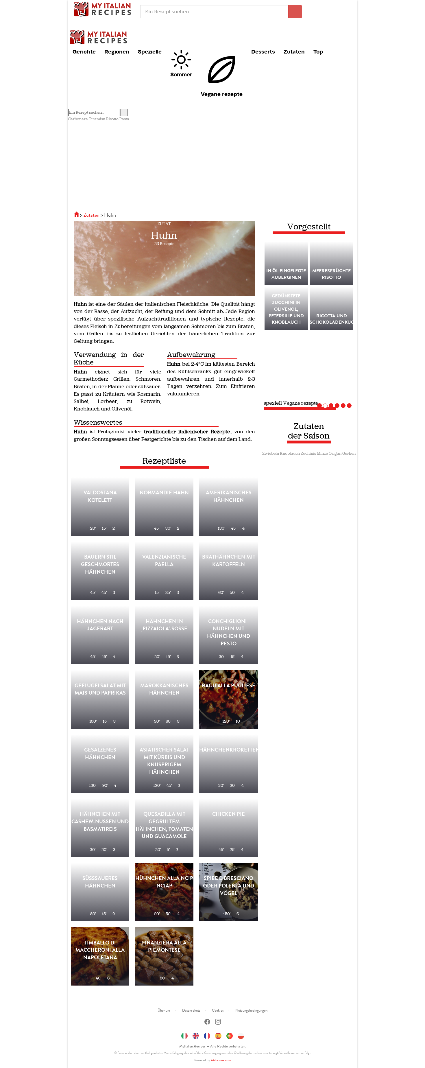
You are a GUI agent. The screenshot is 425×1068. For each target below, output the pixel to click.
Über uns (164, 1010)
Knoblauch (290, 453)
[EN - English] (196, 1034)
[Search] (124, 112)
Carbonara (78, 119)
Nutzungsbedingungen (251, 1010)
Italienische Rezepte (104, 8)
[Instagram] (218, 1022)
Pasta (124, 119)
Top (318, 51)
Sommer (181, 74)
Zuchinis (308, 453)
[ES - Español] (218, 1034)
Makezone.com (221, 1060)
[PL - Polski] (241, 1034)
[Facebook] (207, 1022)
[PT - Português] (229, 1034)
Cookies (218, 1010)
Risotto (112, 119)
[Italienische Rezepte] (77, 215)
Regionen (116, 51)
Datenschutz (191, 1010)
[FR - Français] (207, 1034)
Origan (335, 453)
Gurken (349, 453)
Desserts (263, 51)
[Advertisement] (212, 165)
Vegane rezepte (222, 94)
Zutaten (294, 51)
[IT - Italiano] (184, 1034)
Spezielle (150, 51)
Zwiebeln (270, 453)
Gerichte (84, 51)
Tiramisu (97, 119)
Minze (322, 453)
